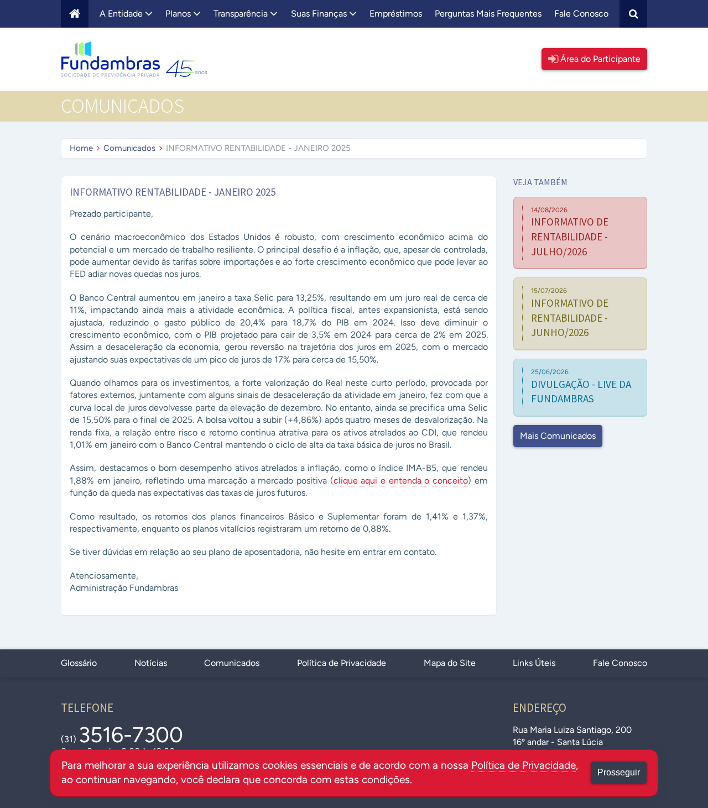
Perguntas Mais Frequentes (488, 13)
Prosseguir (618, 772)
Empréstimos (395, 13)
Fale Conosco (581, 13)
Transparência (242, 13)
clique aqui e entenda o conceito (401, 480)
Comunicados (129, 148)
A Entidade (122, 13)
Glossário (79, 663)
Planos (179, 13)
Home (81, 148)
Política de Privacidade (341, 663)
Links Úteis (534, 663)
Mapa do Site (450, 663)
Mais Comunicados (558, 436)
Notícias (150, 663)
